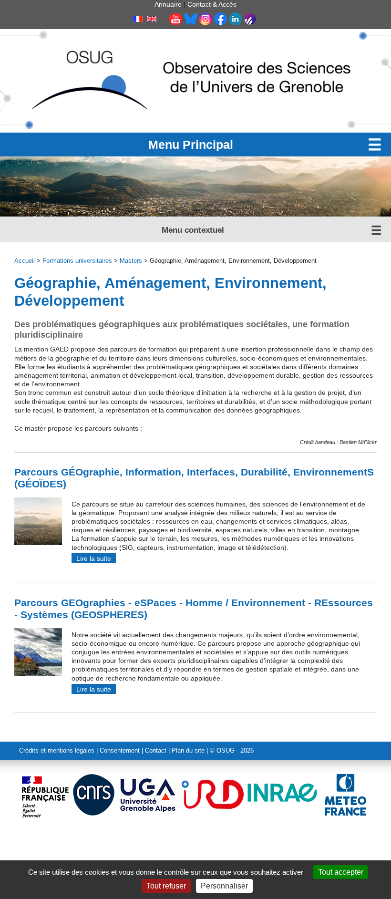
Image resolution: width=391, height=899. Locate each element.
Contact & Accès (212, 4)
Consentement (120, 750)
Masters (131, 261)
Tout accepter (340, 872)
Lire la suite (93, 558)
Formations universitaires (77, 261)
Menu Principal (190, 144)
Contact (155, 750)
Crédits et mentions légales (56, 750)
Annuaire (168, 4)
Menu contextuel (193, 230)
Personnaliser (224, 886)
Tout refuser (166, 886)
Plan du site (188, 750)
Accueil (24, 261)
